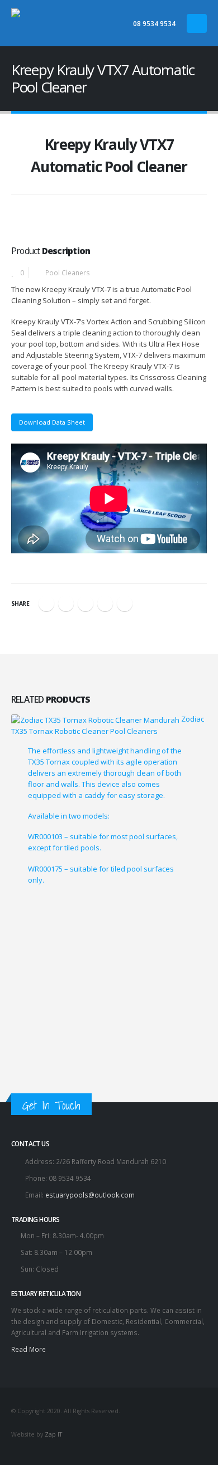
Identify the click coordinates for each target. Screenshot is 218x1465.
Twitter (66, 603)
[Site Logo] (67, 23)
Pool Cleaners (67, 272)
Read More (28, 1349)
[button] (197, 23)
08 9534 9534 (154, 23)
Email (124, 603)
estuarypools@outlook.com (90, 1194)
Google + (105, 603)
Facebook (46, 603)
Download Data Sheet (52, 422)
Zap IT (53, 1434)
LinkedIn (85, 603)
